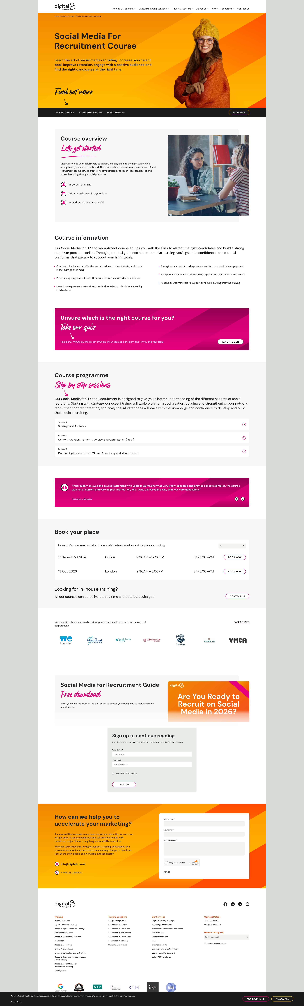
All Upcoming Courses (117, 920)
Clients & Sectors (181, 8)
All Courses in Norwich (118, 941)
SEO (153, 941)
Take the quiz (230, 341)
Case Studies (241, 622)
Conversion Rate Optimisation (165, 949)
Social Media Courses (64, 933)
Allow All (282, 998)
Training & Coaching (122, 8)
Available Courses (62, 920)
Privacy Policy (131, 773)
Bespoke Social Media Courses (68, 937)
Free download (116, 112)
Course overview (64, 112)
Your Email (117, 760)
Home (57, 16)
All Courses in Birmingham (119, 933)
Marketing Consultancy (162, 925)
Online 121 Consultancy (118, 945)
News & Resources (222, 8)
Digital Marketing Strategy (163, 920)
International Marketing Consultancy (167, 929)
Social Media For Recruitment (88, 16)
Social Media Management (163, 953)
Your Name (117, 750)
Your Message (170, 840)
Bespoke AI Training (63, 945)
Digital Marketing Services (153, 8)
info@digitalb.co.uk (73, 864)
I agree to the (126, 773)
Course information (90, 112)
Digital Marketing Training (66, 925)
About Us (201, 8)
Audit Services (158, 933)
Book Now (239, 112)
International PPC (159, 945)
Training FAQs (60, 971)
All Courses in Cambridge (119, 929)
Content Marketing (160, 937)
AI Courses (59, 941)
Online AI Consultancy (64, 949)
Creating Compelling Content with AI (70, 953)
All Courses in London (117, 925)
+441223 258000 (71, 872)
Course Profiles (67, 16)
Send (167, 872)
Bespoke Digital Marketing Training (69, 929)
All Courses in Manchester (119, 937)
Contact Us (243, 8)
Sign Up (124, 784)
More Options (256, 998)
